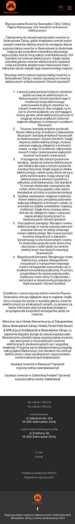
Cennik (39, 456)
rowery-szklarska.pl (47, 379)
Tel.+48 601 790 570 (39, 406)
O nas (39, 452)
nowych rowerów (14, 44)
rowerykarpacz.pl (47, 368)
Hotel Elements (39, 414)
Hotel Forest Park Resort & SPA (39, 429)
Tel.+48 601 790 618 (39, 402)
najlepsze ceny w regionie (46, 297)
